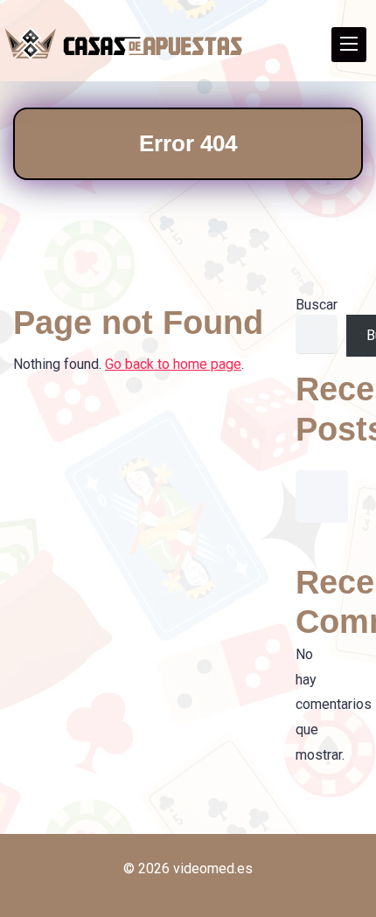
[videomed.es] (123, 43)
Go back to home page (173, 364)
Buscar (317, 304)
